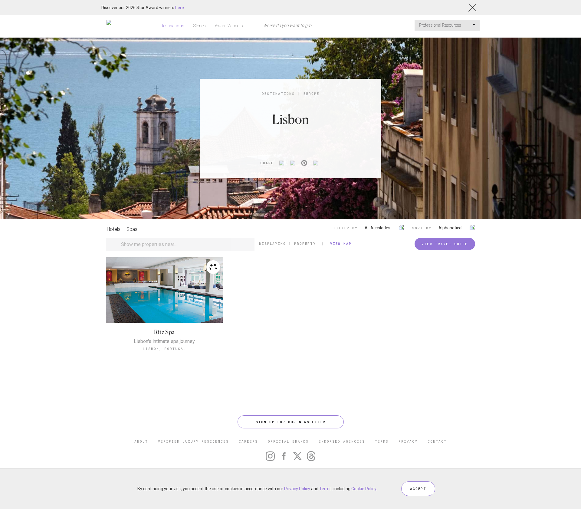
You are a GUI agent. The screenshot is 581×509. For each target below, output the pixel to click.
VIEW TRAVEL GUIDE (445, 243)
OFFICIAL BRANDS (288, 441)
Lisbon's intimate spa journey (164, 341)
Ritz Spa (164, 332)
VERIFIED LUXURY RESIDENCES (193, 441)
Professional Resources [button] (440, 25)
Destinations (172, 25)
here (179, 7)
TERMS (382, 441)
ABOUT (141, 441)
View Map (341, 243)
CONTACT (437, 441)
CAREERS (248, 441)
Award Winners (229, 25)
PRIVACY (408, 441)
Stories (199, 25)
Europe (311, 93)
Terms (325, 488)
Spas (131, 229)
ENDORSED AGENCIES (342, 441)
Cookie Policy (363, 488)
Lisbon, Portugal (164, 348)
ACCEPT (418, 488)
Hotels (113, 229)
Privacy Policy (297, 488)
